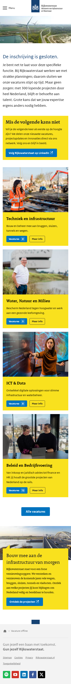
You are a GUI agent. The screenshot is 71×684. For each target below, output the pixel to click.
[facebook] (32, 674)
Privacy (29, 657)
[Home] (5, 631)
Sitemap (7, 657)
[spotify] (6, 674)
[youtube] (15, 674)
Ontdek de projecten (22, 601)
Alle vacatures (35, 512)
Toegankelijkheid (11, 663)
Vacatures (14, 238)
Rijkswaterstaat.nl (45, 657)
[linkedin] (24, 674)
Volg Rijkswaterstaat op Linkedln (29, 153)
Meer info (36, 238)
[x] (41, 674)
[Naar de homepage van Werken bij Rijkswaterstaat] (35, 7)
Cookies (18, 657)
